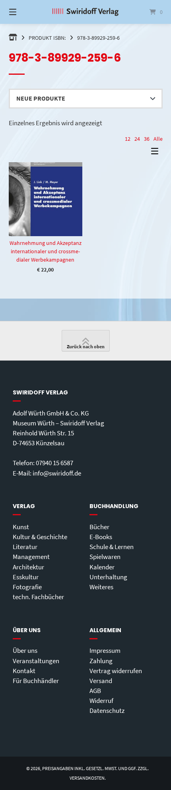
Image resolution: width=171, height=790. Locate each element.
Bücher (99, 526)
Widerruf (101, 700)
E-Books (100, 536)
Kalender (102, 567)
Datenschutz (106, 710)
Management (31, 556)
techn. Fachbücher (38, 596)
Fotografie (27, 586)
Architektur (28, 567)
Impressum (104, 650)
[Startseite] (85, 12)
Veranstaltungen (36, 660)
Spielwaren (104, 556)
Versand (100, 680)
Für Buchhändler (36, 680)
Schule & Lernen (111, 546)
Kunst (21, 526)
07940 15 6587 (54, 462)
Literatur (25, 546)
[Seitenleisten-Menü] (157, 153)
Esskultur (26, 577)
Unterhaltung (108, 577)
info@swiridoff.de (57, 473)
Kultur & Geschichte (40, 536)
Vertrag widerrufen (115, 670)
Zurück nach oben (86, 346)
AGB (95, 690)
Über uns (25, 650)
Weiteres (101, 586)
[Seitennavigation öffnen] (24, 12)
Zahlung (101, 660)
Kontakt (24, 670)
